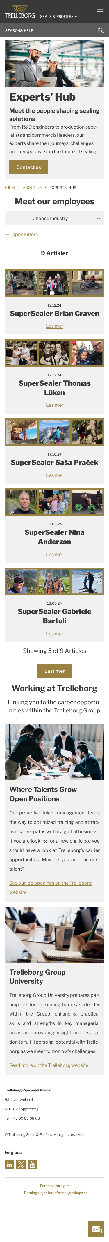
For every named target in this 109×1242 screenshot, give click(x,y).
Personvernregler (54, 1186)
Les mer (54, 326)
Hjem (10, 187)
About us (32, 187)
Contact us (28, 167)
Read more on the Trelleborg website (48, 1065)
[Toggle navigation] (98, 12)
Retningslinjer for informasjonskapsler (55, 1193)
